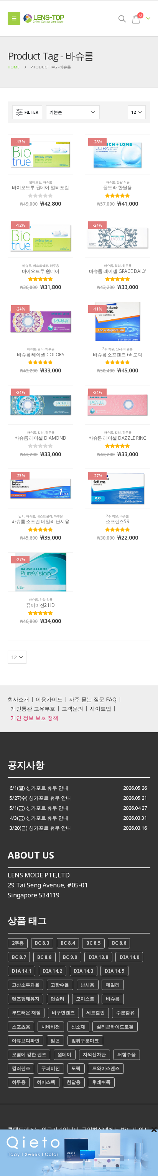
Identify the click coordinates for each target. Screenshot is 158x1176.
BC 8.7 (19, 957)
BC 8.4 (68, 943)
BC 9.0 (70, 957)
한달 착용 (123, 182)
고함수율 (60, 985)
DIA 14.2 (52, 971)
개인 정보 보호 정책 (34, 718)
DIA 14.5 (114, 971)
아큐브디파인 (26, 1040)
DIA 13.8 (98, 957)
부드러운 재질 (26, 1012)
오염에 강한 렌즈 (29, 1054)
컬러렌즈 (21, 1068)
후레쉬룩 (101, 1082)
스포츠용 (21, 1026)
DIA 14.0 (129, 957)
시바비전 (50, 1026)
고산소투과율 (26, 985)
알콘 (55, 1040)
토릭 (76, 1068)
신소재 (78, 1026)
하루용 (54, 265)
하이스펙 (46, 1082)
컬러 (118, 265)
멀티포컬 (35, 182)
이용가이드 (49, 699)
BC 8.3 (42, 943)
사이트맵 (100, 708)
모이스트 (85, 998)
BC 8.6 (119, 943)
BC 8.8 (44, 957)
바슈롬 (47, 182)
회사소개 (18, 699)
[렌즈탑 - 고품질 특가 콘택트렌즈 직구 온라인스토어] (44, 18)
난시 (119, 349)
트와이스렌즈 (106, 1068)
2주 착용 (108, 349)
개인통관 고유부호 (33, 708)
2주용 (18, 943)
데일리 (113, 985)
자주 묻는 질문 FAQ (93, 699)
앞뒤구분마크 (85, 1040)
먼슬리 (57, 998)
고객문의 (72, 708)
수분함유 (125, 1012)
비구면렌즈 (63, 1012)
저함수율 (126, 1054)
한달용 (74, 1082)
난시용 (87, 985)
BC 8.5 (93, 943)
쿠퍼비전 (50, 1068)
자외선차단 (94, 1054)
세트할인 (95, 1012)
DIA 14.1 (21, 971)
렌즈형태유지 (26, 998)
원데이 (64, 1054)
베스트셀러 (40, 265)
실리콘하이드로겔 (115, 1026)
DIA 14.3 (83, 971)
